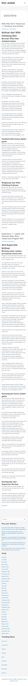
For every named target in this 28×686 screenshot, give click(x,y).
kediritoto (6, 90)
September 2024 (6, 607)
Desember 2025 (6, 571)
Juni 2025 (4, 586)
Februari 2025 (5, 595)
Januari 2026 (5, 569)
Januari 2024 (5, 626)
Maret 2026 (5, 564)
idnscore (4, 672)
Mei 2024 (4, 616)
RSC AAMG (8, 2)
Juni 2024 (4, 614)
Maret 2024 (5, 621)
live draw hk (5, 645)
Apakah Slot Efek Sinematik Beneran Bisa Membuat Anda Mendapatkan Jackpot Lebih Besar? (13, 533)
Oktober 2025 (5, 576)
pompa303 (4, 665)
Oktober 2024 (5, 605)
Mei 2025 (4, 588)
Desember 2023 (6, 628)
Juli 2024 (4, 612)
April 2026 (4, 562)
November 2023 (6, 631)
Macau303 (4, 669)
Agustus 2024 (5, 609)
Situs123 (4, 653)
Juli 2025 (4, 583)
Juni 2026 (4, 559)
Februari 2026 (5, 566)
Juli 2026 (4, 557)
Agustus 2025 (5, 581)
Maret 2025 (4, 593)
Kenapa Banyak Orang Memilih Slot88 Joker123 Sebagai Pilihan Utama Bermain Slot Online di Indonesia (13, 544)
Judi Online (4, 241)
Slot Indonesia (5, 29)
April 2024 (4, 619)
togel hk (4, 649)
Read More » (5, 228)
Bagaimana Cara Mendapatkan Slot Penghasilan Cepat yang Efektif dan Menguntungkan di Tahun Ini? (14, 539)
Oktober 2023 (5, 633)
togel (3, 657)
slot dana (4, 661)
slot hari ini (4, 641)
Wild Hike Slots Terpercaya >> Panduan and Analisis (13, 25)
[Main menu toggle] (25, 3)
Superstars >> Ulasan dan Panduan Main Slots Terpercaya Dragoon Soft (13, 236)
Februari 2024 (5, 624)
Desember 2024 (6, 600)
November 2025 (6, 574)
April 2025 (4, 590)
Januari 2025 (5, 597)
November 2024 (6, 602)
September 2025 (6, 578)
